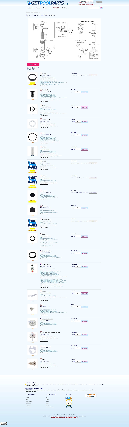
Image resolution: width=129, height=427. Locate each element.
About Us (27, 399)
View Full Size (33, 64)
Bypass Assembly (46, 219)
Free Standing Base (46, 346)
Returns (47, 401)
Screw (43, 304)
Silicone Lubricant (46, 264)
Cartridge (44, 147)
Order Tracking (29, 401)
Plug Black (44, 190)
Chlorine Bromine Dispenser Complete (51, 332)
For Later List (28, 403)
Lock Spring (44, 291)
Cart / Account (65, 7)
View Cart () (99, 2)
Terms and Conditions (50, 406)
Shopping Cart (28, 405)
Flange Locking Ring (46, 250)
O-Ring (43, 105)
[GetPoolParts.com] (52, 3)
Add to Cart (84, 92)
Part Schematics (29, 7)
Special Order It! (92, 75)
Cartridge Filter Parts (34, 12)
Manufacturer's (46, 7)
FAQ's (47, 397)
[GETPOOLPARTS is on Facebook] (67, 397)
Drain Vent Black (46, 89)
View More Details (44, 85)
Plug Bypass (45, 205)
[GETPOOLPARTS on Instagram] (71, 397)
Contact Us (28, 397)
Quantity (73, 91)
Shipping (47, 399)
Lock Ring (44, 73)
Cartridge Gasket (46, 119)
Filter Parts (28, 12)
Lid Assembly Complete (47, 319)
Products (38, 7)
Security (47, 405)
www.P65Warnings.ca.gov (31, 385)
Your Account (28, 406)
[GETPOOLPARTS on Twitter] (69, 397)
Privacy (47, 403)
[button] (3, 423)
